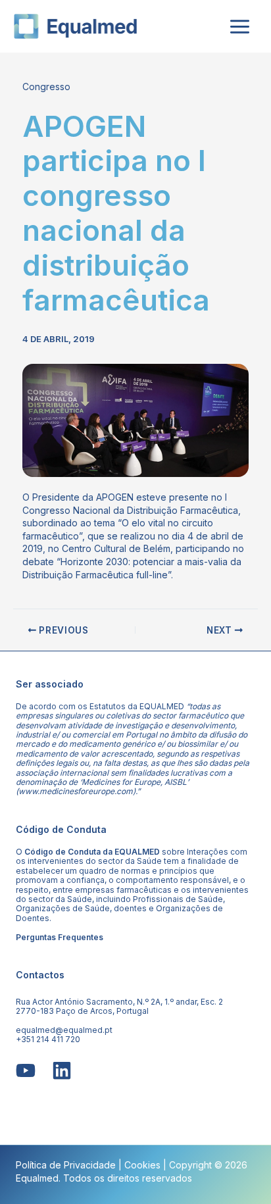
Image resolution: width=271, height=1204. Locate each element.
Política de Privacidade (66, 1164)
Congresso (46, 86)
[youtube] (26, 1070)
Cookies (142, 1164)
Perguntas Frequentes (59, 937)
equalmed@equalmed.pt (64, 1030)
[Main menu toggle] (239, 26)
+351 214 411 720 (48, 1039)
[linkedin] (62, 1070)
